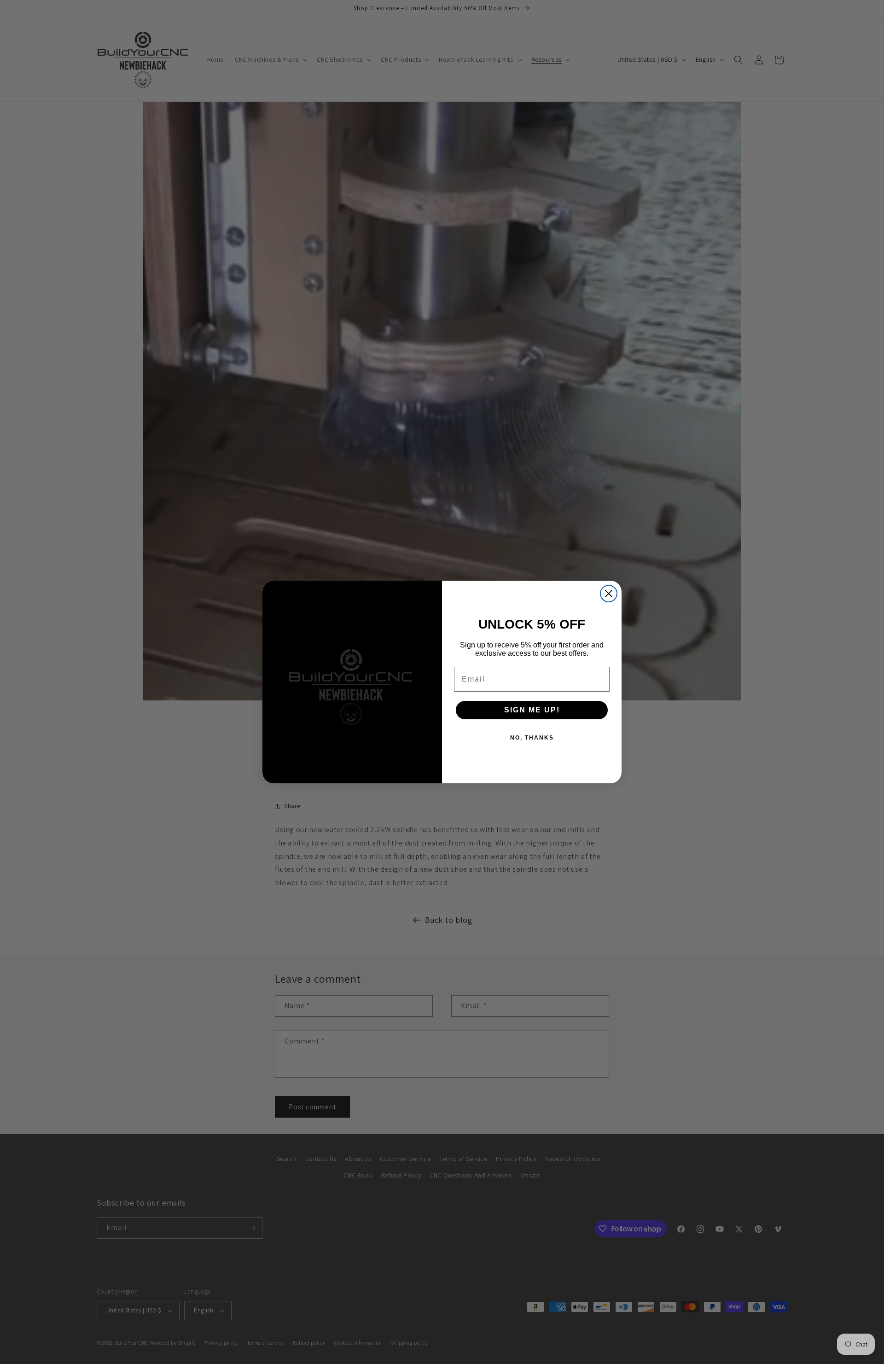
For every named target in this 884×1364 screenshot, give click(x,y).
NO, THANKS (532, 737)
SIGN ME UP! (532, 710)
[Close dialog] (608, 593)
